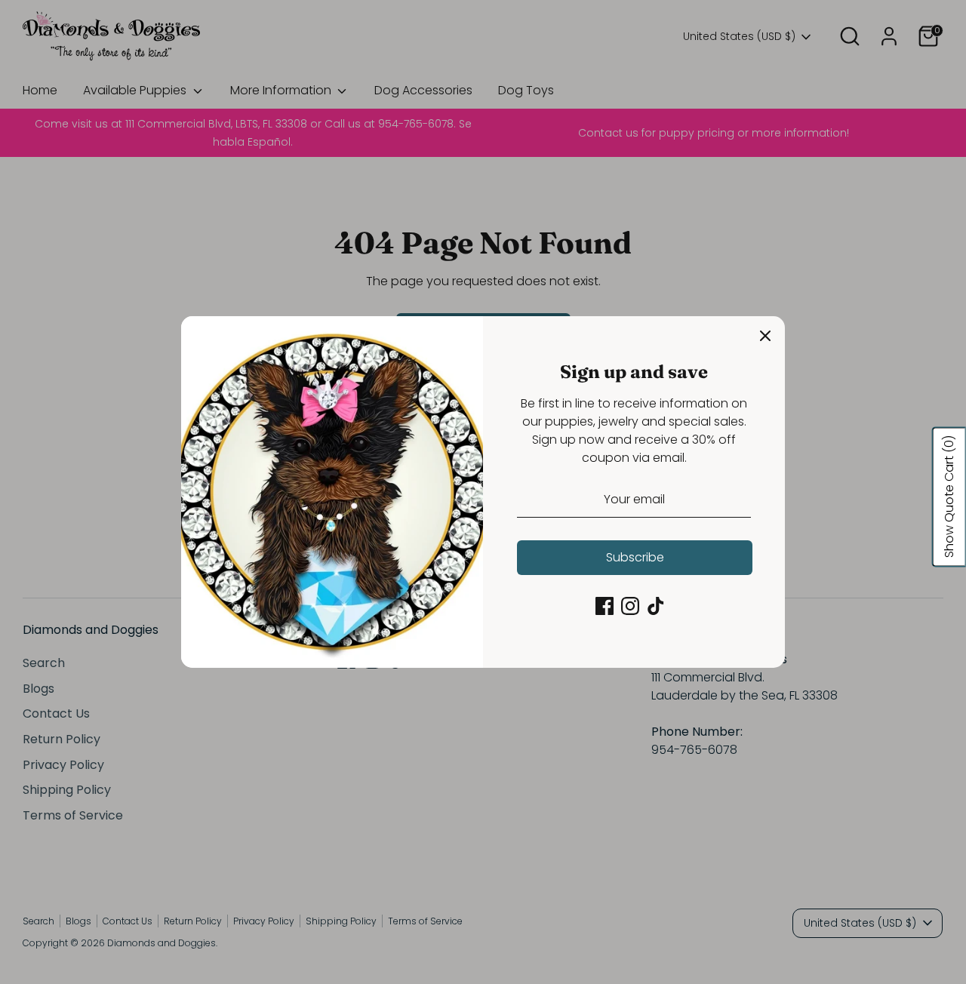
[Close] (765, 335)
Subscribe (635, 557)
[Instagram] (630, 606)
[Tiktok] (656, 606)
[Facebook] (604, 606)
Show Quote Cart (949, 496)
